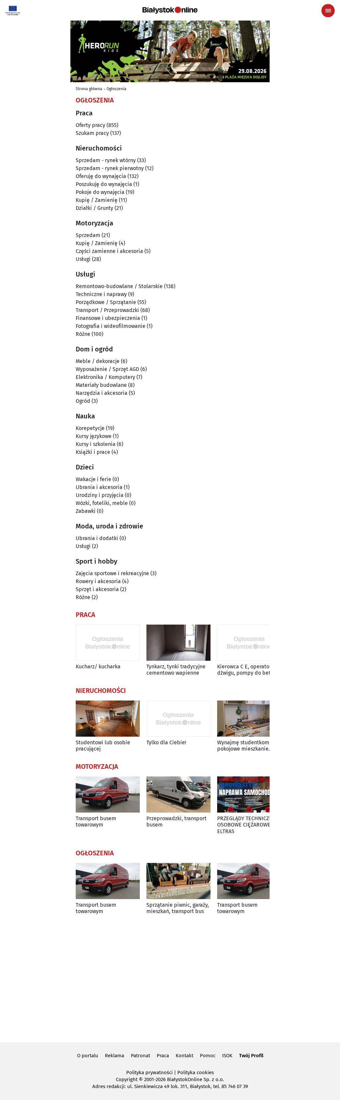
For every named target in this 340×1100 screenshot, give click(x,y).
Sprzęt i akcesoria (97, 589)
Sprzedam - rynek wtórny (106, 160)
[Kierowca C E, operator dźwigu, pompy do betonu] (249, 643)
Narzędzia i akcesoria (102, 393)
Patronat (140, 1056)
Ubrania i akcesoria (99, 487)
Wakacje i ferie (93, 479)
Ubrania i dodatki (97, 538)
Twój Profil (251, 1056)
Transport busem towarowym (96, 821)
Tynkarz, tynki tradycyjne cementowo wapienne (176, 669)
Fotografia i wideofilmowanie (110, 326)
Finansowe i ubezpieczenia (108, 318)
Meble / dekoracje (98, 361)
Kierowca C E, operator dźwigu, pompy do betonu (248, 669)
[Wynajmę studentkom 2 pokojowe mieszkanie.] (249, 719)
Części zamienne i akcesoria (109, 251)
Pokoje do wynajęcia (100, 192)
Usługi (83, 259)
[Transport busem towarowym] (108, 794)
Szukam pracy (92, 133)
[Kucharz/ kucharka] (108, 643)
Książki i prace (93, 452)
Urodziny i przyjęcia (100, 495)
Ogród (83, 401)
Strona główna (89, 89)
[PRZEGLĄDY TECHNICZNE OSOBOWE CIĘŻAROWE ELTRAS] (249, 794)
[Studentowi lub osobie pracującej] (108, 719)
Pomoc (207, 1056)
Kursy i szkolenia (96, 444)
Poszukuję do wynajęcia (104, 184)
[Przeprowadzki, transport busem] (178, 794)
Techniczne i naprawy (101, 294)
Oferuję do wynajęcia (101, 176)
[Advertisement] (170, 980)
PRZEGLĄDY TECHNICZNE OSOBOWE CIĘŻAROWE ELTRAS (246, 824)
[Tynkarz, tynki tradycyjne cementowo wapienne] (178, 643)
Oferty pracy (90, 125)
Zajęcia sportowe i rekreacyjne (112, 573)
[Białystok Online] (170, 10)
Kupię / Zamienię (97, 200)
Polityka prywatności (149, 1072)
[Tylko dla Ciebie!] (178, 719)
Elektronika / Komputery (105, 377)
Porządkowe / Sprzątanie (106, 302)
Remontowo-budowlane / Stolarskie (119, 286)
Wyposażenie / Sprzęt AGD (107, 369)
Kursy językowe (94, 436)
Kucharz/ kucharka (98, 666)
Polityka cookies (195, 1072)
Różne (83, 334)
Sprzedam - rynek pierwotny (110, 168)
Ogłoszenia (117, 89)
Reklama (114, 1056)
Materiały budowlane (101, 385)
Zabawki (86, 511)
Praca (163, 1056)
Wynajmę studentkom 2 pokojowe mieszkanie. (245, 745)
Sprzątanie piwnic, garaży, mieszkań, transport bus (177, 908)
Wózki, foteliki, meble (102, 503)
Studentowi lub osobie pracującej (103, 745)
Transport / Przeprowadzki (107, 310)
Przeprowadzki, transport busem (176, 821)
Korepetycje (90, 428)
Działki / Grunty (94, 208)
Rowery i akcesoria (98, 581)
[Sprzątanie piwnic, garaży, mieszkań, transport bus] (178, 881)
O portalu (87, 1056)
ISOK (227, 1056)
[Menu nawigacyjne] (328, 10)
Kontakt (184, 1056)
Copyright (126, 1079)
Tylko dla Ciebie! (166, 742)
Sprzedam (88, 235)
